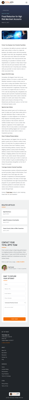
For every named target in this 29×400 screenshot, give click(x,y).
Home (3, 367)
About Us (4, 350)
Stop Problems (5, 373)
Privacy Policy (5, 383)
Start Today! (14, 319)
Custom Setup (5, 369)
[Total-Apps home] (7, 2)
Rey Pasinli (4, 352)
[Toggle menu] (26, 2)
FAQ (3, 359)
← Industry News (5, 10)
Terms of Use (5, 386)
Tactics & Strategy (6, 376)
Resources (4, 355)
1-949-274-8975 (20, 262)
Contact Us (4, 357)
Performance (5, 371)
